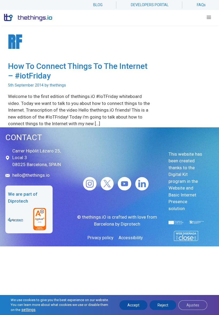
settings (28, 309)
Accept (133, 305)
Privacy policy (100, 237)
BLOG (98, 5)
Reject (163, 305)
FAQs (201, 5)
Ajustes (192, 305)
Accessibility (131, 237)
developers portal (150, 5)
